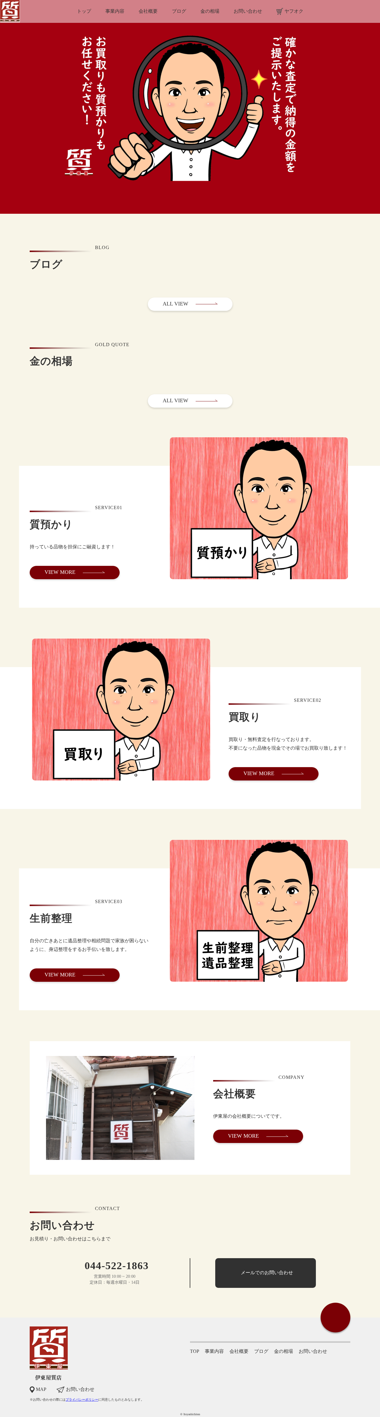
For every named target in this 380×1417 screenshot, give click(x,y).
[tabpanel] (190, 107)
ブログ (261, 1351)
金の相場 (283, 1351)
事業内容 (214, 1351)
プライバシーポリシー (82, 1399)
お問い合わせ (313, 1351)
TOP (194, 1351)
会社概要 (238, 1351)
